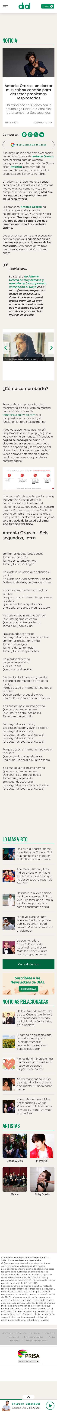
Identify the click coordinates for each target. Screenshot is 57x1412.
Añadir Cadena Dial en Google (31, 144)
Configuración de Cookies (36, 1340)
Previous (6, 348)
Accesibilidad (13, 1337)
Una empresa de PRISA (28, 1353)
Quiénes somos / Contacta (14, 1333)
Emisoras (35, 1333)
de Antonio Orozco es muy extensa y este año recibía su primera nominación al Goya (27, 282)
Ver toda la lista (28, 964)
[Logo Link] (24, 6)
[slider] (28, 1399)
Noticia (10, 41)
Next (51, 348)
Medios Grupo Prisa (28, 1361)
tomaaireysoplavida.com (19, 415)
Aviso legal (50, 1333)
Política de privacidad (33, 1337)
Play (50, 1405)
